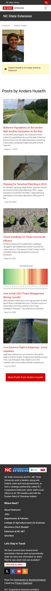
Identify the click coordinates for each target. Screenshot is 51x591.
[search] (46, 2)
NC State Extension (17, 16)
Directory (6, 26)
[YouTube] (19, 571)
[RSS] (25, 571)
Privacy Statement (23, 583)
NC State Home (12, 2)
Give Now (9, 535)
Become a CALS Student (16, 527)
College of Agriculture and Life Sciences (24, 523)
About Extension (12, 510)
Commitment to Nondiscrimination (30, 580)
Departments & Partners (16, 518)
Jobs (6, 514)
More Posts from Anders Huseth (25, 377)
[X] (7, 571)
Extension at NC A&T (14, 531)
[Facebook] (13, 571)
